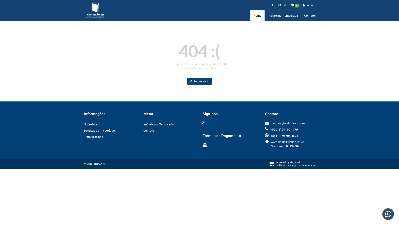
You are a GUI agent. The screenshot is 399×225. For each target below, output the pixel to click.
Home (257, 15)
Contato (309, 15)
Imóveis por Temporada (283, 15)
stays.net (295, 162)
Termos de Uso (93, 137)
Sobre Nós (90, 124)
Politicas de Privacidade (99, 130)
